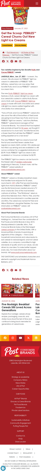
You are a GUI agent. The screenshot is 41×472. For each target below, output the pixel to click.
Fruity (33, 70)
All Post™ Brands (20, 398)
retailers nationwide (24, 162)
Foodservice (20, 407)
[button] (3, 468)
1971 (14, 183)
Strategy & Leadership (20, 377)
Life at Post (20, 386)
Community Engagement (20, 423)
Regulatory (27, 453)
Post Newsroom (13, 52)
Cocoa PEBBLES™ (8, 72)
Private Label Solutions (20, 410)
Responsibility (20, 415)
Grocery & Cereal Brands (21, 401)
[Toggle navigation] (37, 3)
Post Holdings (25, 457)
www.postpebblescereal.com (13, 169)
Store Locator (20, 442)
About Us (20, 372)
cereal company (8, 229)
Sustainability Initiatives (21, 420)
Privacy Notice (15, 449)
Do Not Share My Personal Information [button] (20, 461)
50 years (24, 128)
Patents (12, 457)
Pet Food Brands (20, 404)
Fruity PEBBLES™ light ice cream (20, 93)
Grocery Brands (20, 45)
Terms (28, 449)
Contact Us (20, 436)
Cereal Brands (7, 45)
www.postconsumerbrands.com (24, 252)
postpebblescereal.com (10, 208)
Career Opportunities (20, 389)
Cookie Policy (13, 453)
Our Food (20, 394)
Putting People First (20, 426)
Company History (20, 380)
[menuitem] (20, 380)
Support (20, 431)
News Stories (20, 383)
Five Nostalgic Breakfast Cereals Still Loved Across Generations (16, 307)
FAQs (21, 439)
